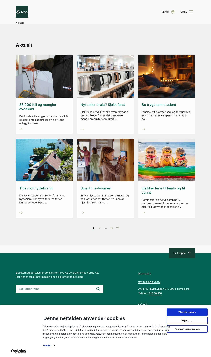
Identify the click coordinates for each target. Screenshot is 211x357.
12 (111, 227)
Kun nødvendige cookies (187, 329)
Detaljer (47, 345)
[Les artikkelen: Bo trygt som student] (167, 129)
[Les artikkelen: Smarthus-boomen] (106, 213)
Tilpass (185, 320)
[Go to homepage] (22, 12)
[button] (168, 12)
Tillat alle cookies (187, 312)
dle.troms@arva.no (149, 281)
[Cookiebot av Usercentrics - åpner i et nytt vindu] (18, 351)
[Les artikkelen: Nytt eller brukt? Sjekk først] (106, 129)
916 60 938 (155, 293)
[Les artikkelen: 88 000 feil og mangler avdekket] (44, 129)
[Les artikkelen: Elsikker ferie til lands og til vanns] (167, 213)
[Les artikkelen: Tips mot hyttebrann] (44, 213)
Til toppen (179, 253)
